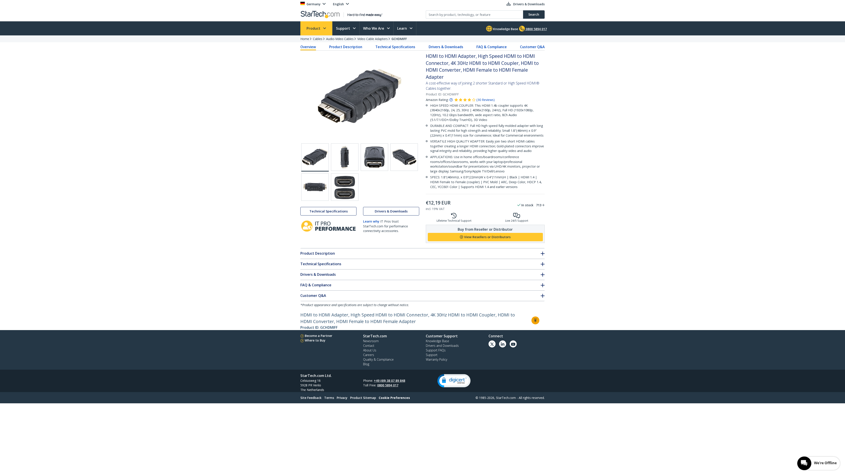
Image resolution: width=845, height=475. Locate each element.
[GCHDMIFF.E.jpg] (315, 187)
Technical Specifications (395, 46)
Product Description (345, 46)
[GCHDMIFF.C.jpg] (404, 157)
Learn (402, 28)
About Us (369, 350)
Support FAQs (436, 350)
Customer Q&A (532, 46)
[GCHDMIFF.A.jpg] (344, 157)
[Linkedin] (502, 343)
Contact (368, 345)
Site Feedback (310, 398)
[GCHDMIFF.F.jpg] (344, 187)
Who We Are (374, 28)
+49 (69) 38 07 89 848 (389, 380)
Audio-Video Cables (340, 39)
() (485, 100)
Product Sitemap (363, 398)
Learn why (371, 221)
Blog (366, 364)
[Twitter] (492, 343)
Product (314, 28)
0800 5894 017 (387, 385)
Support (343, 28)
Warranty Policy (436, 359)
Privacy (342, 398)
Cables (317, 39)
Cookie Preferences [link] (394, 398)
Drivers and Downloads (442, 345)
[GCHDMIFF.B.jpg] (374, 157)
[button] (453, 381)
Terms (329, 398)
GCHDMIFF (399, 39)
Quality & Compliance (378, 359)
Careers (368, 355)
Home (304, 39)
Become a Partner (318, 336)
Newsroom (371, 341)
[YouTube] (513, 343)
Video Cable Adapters (372, 39)
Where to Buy (315, 340)
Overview (308, 46)
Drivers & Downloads (446, 46)
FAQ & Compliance (491, 46)
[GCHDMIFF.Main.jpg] (315, 157)
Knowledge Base (505, 29)
